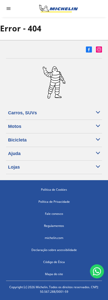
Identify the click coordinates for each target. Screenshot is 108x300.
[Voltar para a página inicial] (58, 8)
